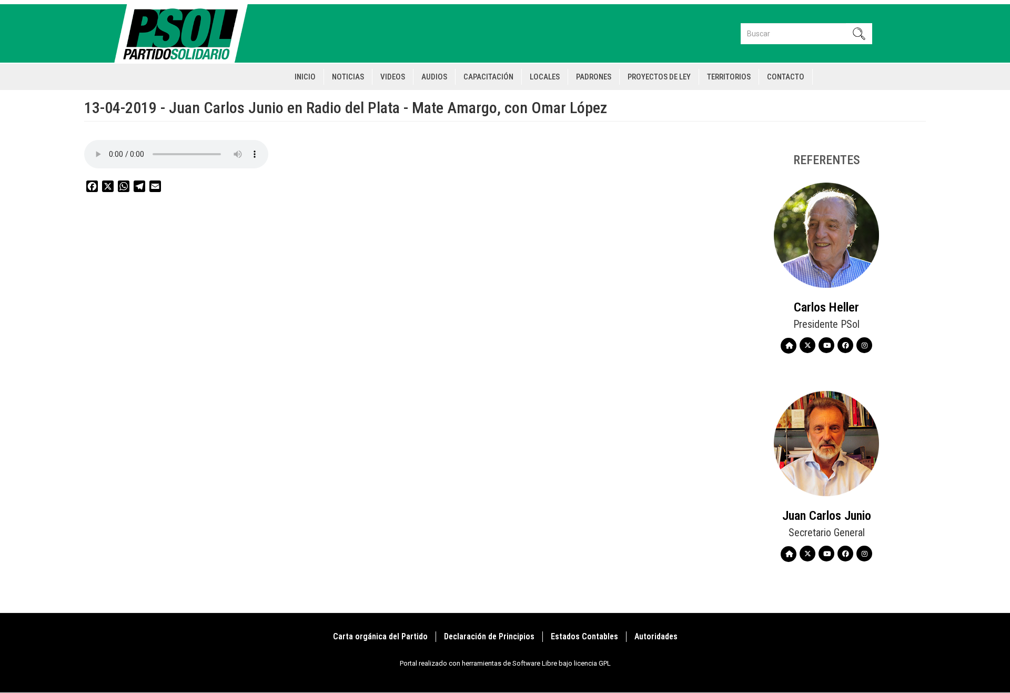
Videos (392, 77)
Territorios (729, 77)
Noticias (348, 77)
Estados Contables (584, 636)
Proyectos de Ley (659, 77)
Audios (434, 77)
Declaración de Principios (489, 636)
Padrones (593, 77)
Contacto (785, 77)
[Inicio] (185, 33)
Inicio (305, 77)
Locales (545, 77)
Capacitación (488, 77)
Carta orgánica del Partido (380, 636)
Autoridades (656, 636)
